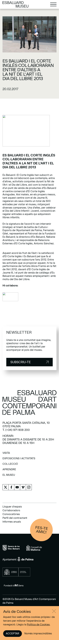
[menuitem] (6, 454)
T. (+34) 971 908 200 (16, 430)
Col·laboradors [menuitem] (11, 510)
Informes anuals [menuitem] (12, 521)
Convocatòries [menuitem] (11, 514)
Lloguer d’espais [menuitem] (12, 506)
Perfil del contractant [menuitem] (15, 517)
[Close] (54, 611)
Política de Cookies (38, 624)
